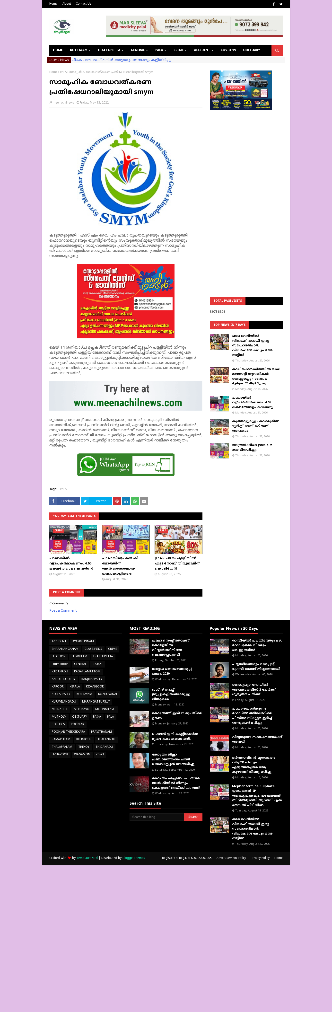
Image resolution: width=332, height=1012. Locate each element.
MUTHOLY (59, 717)
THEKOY (83, 747)
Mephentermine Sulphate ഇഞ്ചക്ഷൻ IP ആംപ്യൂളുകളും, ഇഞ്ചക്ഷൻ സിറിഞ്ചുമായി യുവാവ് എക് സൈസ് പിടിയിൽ (257, 795)
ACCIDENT (59, 641)
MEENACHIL (60, 709)
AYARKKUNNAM (83, 641)
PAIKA (97, 717)
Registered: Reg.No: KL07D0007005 (187, 858)
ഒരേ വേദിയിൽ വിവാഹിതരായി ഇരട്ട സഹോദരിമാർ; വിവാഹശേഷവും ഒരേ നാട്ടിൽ (252, 345)
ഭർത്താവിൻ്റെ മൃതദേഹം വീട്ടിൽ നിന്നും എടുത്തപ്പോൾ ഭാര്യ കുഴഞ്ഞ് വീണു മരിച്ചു (253, 765)
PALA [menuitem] (159, 50)
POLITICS (58, 724)
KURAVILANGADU (64, 702)
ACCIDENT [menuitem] (202, 50)
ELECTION (59, 657)
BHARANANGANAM (65, 649)
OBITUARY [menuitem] (251, 50)
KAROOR (58, 687)
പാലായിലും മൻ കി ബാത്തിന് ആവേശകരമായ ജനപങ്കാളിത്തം (120, 566)
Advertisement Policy (231, 858)
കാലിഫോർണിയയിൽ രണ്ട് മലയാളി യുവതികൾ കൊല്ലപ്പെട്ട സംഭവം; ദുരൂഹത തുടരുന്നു (256, 377)
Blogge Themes (133, 858)
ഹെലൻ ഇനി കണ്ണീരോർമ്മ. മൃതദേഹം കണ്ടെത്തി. (176, 736)
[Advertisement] (246, 191)
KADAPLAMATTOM (87, 672)
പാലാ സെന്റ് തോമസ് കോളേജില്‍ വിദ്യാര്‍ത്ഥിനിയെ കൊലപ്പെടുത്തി (170, 648)
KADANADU (60, 672)
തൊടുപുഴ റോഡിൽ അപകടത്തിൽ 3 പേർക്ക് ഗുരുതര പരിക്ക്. (254, 689)
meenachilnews (63, 103)
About (66, 4)
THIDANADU (104, 747)
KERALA (75, 687)
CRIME (112, 649)
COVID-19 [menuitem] (228, 50)
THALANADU (106, 739)
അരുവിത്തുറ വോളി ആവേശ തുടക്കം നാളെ (110, 60)
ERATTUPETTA (103, 657)
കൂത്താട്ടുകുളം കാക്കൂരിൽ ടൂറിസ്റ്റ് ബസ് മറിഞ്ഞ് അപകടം (255, 426)
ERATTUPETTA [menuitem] (109, 50)
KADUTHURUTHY (63, 679)
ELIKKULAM (79, 657)
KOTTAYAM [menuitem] (78, 50)
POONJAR (77, 724)
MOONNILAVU (105, 709)
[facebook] (273, 4)
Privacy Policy (260, 858)
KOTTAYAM (84, 694)
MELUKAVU (81, 709)
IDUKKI (97, 664)
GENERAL (80, 664)
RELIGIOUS (83, 739)
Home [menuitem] (58, 50)
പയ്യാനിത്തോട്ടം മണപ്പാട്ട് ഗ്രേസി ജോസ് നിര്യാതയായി (256, 666)
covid (100, 755)
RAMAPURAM (61, 739)
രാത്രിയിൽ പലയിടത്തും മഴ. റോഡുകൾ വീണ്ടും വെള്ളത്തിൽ (257, 645)
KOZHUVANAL (108, 694)
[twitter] (280, 4)
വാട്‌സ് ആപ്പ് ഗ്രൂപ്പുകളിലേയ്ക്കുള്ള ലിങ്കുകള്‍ (171, 694)
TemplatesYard (87, 858)
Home (53, 4)
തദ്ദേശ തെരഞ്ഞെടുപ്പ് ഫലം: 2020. (172, 671)
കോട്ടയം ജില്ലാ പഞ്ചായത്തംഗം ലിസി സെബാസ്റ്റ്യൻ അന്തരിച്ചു (173, 759)
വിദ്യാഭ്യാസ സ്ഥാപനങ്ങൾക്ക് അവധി (257, 739)
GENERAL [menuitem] (138, 50)
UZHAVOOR (60, 755)
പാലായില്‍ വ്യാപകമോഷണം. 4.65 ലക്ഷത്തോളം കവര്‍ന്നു (71, 563)
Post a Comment (63, 611)
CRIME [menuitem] (178, 50)
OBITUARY (79, 717)
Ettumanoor (60, 664)
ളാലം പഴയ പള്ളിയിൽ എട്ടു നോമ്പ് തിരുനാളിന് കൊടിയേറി (177, 563)
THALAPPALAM (62, 747)
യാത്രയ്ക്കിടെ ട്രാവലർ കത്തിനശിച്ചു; (252, 447)
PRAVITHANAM (101, 732)
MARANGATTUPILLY (96, 702)
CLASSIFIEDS (93, 649)
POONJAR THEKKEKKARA (68, 732)
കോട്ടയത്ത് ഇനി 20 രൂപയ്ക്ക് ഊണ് (177, 716)
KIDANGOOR (95, 687)
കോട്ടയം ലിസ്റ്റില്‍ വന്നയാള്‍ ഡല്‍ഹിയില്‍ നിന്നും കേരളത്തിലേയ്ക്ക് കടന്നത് (176, 783)
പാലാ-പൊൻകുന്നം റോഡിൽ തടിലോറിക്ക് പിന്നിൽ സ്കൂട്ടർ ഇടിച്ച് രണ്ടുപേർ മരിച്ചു (252, 716)
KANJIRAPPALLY (91, 679)
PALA (63, 72)
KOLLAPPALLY (61, 694)
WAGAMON (82, 755)
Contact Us (83, 4)
